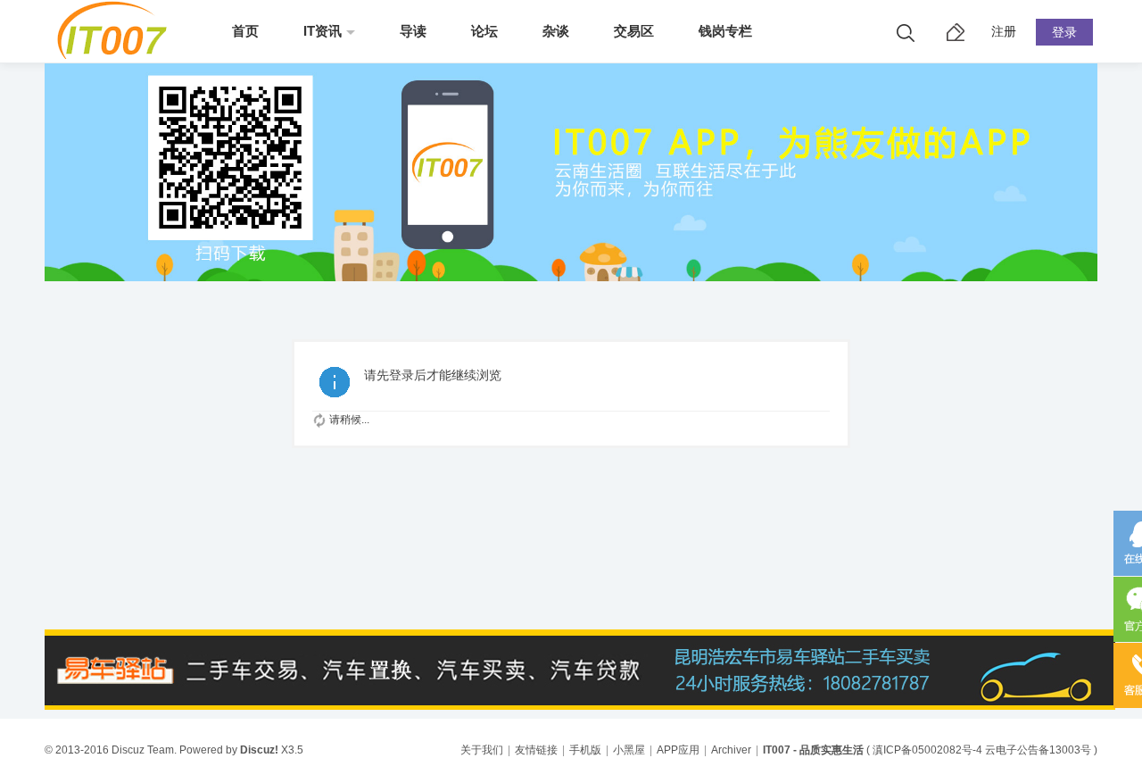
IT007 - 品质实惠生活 (813, 750)
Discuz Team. (144, 750)
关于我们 (481, 750)
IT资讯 (322, 30)
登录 (1064, 32)
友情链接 (536, 750)
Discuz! (259, 750)
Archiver (731, 750)
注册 (1003, 31)
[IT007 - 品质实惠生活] (118, 55)
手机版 (585, 750)
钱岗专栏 (725, 30)
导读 (413, 30)
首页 (245, 30)
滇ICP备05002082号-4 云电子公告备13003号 (982, 750)
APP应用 (678, 750)
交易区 (634, 30)
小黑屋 (629, 750)
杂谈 (555, 30)
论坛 (484, 30)
